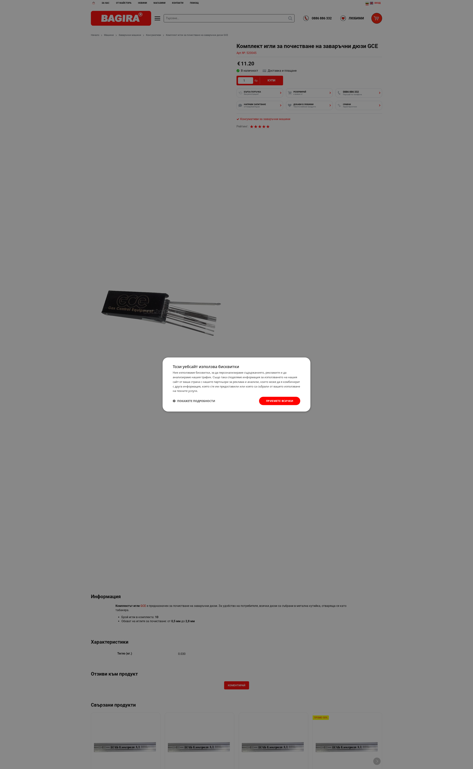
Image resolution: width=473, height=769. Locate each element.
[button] (194, 401)
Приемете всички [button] (279, 401)
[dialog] (236, 385)
